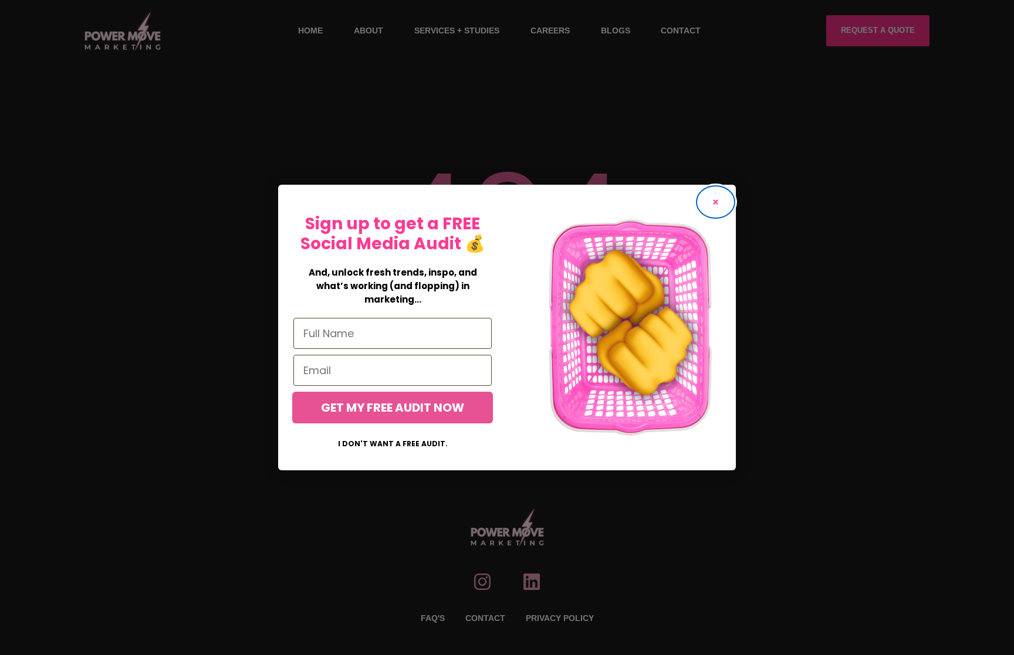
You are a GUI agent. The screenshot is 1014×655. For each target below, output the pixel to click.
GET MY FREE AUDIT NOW (392, 407)
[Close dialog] (716, 202)
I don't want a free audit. (393, 444)
